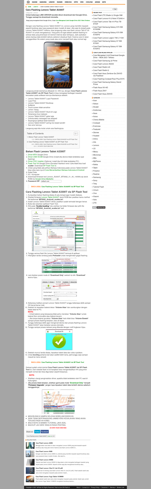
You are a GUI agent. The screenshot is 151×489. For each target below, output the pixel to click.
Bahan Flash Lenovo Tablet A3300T (41, 137)
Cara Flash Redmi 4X (101, 67)
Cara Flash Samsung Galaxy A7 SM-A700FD (107, 47)
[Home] (28, 3)
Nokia (95, 164)
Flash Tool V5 (33, 163)
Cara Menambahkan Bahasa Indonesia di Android (64, 170)
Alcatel (96, 107)
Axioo (95, 116)
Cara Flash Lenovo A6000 (103, 64)
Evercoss (68, 2)
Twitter (37, 431)
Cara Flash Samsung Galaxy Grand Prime (107, 83)
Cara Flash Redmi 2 (101, 70)
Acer (95, 100)
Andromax (97, 110)
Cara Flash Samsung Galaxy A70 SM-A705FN (108, 33)
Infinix (95, 139)
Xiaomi (34, 2)
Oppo (76, 2)
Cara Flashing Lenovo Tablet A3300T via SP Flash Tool (48, 142)
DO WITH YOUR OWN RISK (45, 146)
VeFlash (39, 487)
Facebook (44, 431)
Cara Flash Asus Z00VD (102, 94)
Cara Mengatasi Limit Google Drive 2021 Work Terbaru (73, 20)
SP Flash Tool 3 (49, 165)
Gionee (96, 132)
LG (94, 148)
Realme (96, 174)
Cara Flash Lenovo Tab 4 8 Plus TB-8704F (107, 22)
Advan (97, 2)
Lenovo (52, 2)
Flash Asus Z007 (100, 90)
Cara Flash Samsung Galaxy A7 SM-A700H (107, 42)
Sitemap (112, 487)
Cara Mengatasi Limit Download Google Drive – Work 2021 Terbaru (109, 56)
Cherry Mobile (98, 119)
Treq (95, 183)
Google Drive (40, 179)
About (78, 487)
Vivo (82, 2)
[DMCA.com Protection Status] (98, 208)
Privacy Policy (95, 487)
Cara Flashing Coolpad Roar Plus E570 (108, 79)
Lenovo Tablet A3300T (50, 197)
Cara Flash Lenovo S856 (44, 451)
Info (94, 142)
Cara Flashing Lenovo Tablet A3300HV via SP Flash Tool (62, 186)
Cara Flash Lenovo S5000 (44, 460)
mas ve (50, 436)
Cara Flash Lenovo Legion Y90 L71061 (108, 38)
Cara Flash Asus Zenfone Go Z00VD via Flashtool (107, 74)
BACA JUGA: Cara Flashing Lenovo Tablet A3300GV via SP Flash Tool (56, 144)
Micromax (97, 155)
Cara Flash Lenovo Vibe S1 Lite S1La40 (49, 468)
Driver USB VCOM (35, 157)
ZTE (95, 202)
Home (29, 6)
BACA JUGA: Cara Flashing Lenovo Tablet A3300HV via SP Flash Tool (56, 139)
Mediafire (49, 179)
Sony (95, 180)
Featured (96, 129)
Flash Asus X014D (100, 87)
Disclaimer (104, 487)
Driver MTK (32, 154)
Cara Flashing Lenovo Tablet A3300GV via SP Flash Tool (62, 362)
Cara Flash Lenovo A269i (44, 443)
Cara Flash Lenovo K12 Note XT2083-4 (108, 18)
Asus (95, 113)
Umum (95, 190)
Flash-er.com (58, 487)
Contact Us (85, 487)
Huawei (59, 2)
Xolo (95, 199)
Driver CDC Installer (36, 161)
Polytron (96, 171)
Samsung (43, 2)
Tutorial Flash (98, 186)
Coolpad (89, 2)
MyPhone (97, 161)
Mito (104, 2)
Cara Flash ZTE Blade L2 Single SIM (107, 15)
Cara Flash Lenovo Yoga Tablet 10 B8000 (49, 476)
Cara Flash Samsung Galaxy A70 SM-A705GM (108, 28)
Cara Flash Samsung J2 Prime (105, 60)
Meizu (95, 151)
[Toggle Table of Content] (74, 134)
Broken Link (120, 487)
